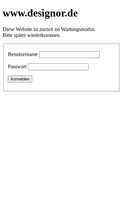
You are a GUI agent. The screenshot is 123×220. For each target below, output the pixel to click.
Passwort (17, 66)
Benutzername (23, 54)
